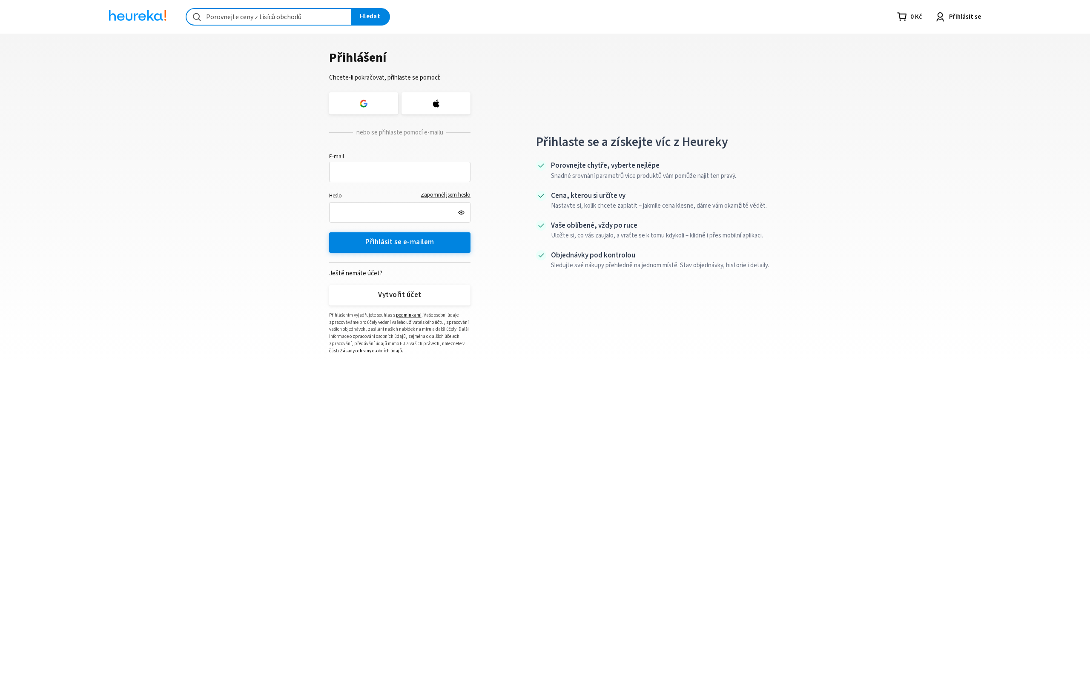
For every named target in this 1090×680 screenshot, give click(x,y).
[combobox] (269, 17)
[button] (400, 172)
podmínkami (409, 315)
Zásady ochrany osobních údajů (371, 350)
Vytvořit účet (399, 295)
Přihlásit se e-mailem (399, 242)
